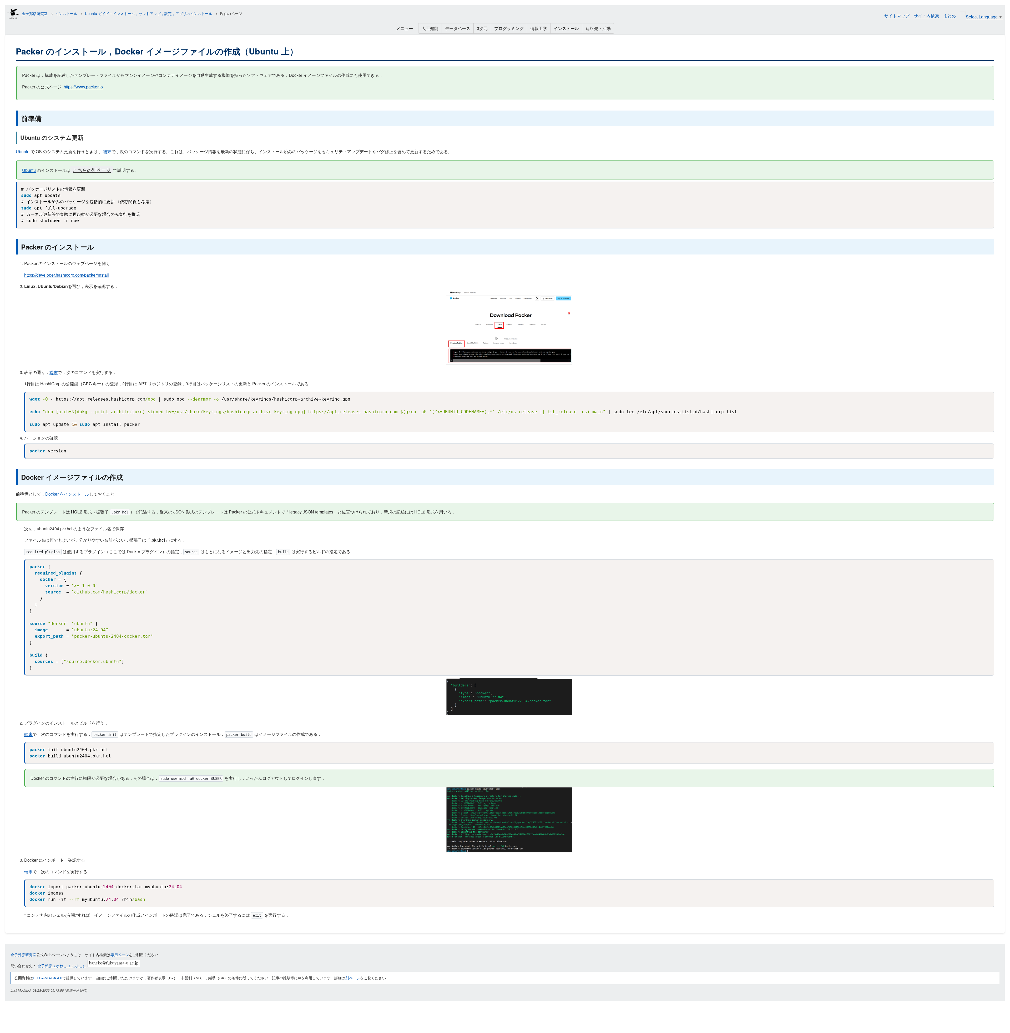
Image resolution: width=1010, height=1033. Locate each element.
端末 (107, 151)
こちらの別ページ (92, 169)
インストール (66, 13)
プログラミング (509, 28)
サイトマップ (897, 16)
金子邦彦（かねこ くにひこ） (61, 965)
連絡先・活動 (598, 28)
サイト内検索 (926, 16)
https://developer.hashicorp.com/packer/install (66, 275)
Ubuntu (22, 151)
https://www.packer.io (83, 87)
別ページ (352, 977)
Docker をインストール (67, 494)
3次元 (482, 28)
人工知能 (430, 28)
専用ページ (119, 954)
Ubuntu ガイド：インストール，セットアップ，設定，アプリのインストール (148, 13)
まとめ (949, 16)
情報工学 (538, 28)
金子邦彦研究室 (35, 13)
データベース (457, 28)
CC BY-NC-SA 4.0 (47, 977)
